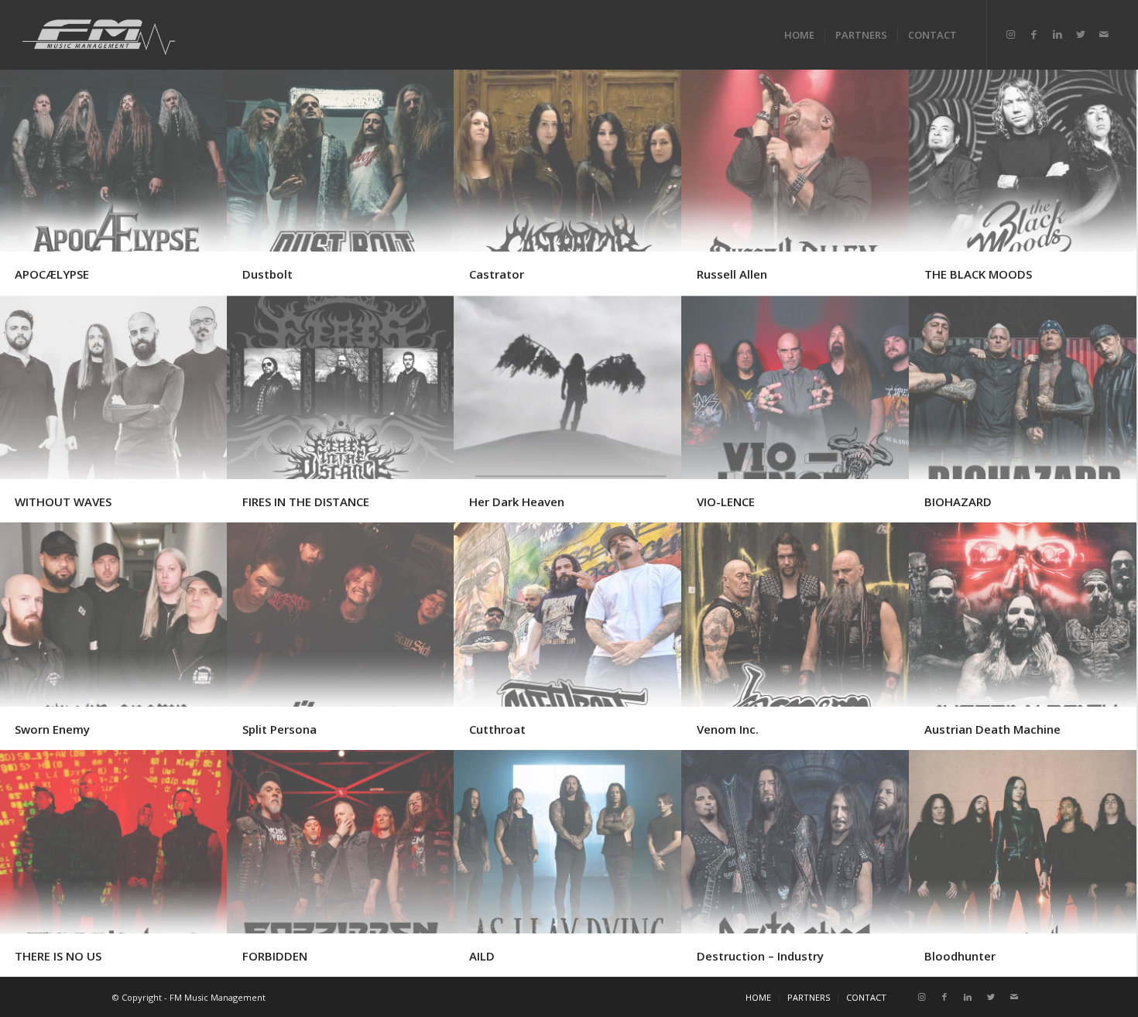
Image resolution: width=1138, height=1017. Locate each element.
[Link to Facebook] (1034, 34)
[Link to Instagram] (1011, 34)
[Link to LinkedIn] (1057, 34)
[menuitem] (799, 35)
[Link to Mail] (1104, 34)
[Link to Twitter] (1080, 34)
